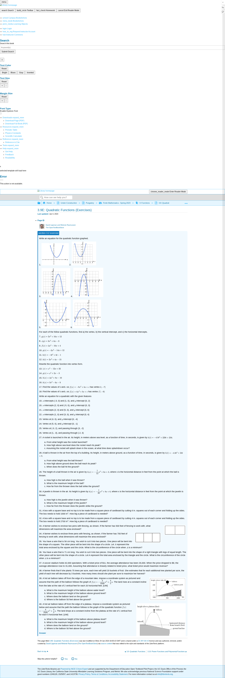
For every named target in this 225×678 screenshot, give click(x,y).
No (76, 659)
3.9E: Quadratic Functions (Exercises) (64, 641)
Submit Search (8, 52)
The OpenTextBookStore (55, 227)
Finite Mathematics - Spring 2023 (117, 203)
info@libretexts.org (165, 674)
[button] (9, 155)
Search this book (7, 43)
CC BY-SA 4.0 (143, 641)
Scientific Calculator (13, 136)
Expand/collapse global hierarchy (40, 203)
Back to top (42, 651)
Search (41, 198)
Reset (4, 69)
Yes (66, 659)
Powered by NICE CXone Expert (74, 669)
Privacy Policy (84, 674)
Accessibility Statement (118, 674)
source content (106, 643)
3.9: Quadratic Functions (168, 203)
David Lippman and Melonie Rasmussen (61, 225)
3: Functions (144, 203)
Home (49, 203)
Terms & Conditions (99, 674)
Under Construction (68, 203)
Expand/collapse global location (186, 202)
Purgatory (89, 203)
